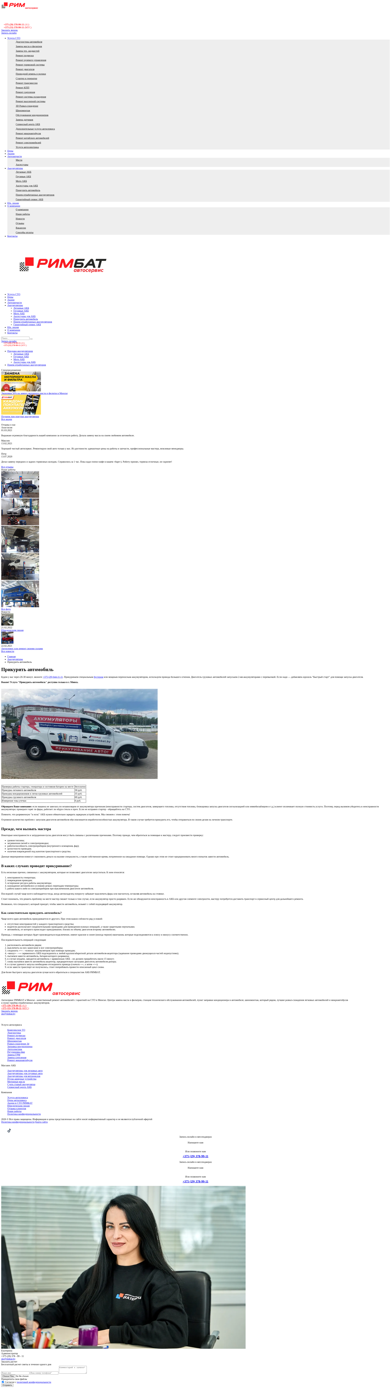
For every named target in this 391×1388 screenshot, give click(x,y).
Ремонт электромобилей (28, 142)
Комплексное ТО (16, 1030)
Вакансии (21, 228)
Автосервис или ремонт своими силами (22, 648)
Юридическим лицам (12, 630)
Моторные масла (16, 1081)
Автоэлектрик (14, 1049)
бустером (98, 677)
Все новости (7, 651)
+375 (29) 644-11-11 (53, 677)
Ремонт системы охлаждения (31, 96)
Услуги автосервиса (17, 1097)
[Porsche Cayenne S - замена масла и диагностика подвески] (20, 551)
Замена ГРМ (13, 1054)
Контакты (12, 236)
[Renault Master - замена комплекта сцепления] (20, 579)
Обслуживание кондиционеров (32, 115)
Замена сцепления (16, 1057)
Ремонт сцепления (25, 92)
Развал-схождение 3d (18, 1043)
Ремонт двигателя (25, 69)
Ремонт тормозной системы (30, 64)
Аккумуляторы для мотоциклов (23, 1076)
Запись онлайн (9, 33)
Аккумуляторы (15, 168)
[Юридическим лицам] (7, 624)
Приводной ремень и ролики (31, 74)
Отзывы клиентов (16, 1108)
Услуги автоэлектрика (27, 147)
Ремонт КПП (22, 87)
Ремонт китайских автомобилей (32, 138)
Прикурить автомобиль (28, 190)
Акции (11, 153)
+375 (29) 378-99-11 (195, 1156)
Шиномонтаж (23, 110)
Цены (10, 151)
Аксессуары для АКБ (27, 185)
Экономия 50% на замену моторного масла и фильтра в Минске (34, 393)
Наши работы (23, 214)
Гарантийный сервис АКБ (29, 199)
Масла (19, 160)
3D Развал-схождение (27, 106)
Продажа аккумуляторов (20, 351)
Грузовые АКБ (23, 176)
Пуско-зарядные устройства (21, 1079)
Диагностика (14, 1032)
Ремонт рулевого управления (31, 60)
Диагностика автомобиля (29, 41)
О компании (13, 206)
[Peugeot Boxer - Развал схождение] (20, 606)
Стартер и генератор (26, 78)
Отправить (7, 1385)
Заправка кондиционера (19, 1046)
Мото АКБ (21, 181)
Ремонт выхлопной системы (30, 101)
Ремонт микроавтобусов (28, 133)
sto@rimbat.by (8, 1014)
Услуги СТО (13, 38)
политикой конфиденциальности (34, 1382)
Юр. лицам (13, 203)
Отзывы (20, 223)
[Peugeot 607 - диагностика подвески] (20, 497)
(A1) (16, 24)
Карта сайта (41, 1122)
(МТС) (17, 27)
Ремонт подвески (25, 55)
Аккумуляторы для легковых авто (25, 1070)
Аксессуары (22, 164)
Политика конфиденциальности (24, 1114)
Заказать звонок (9, 30)
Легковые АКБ (23, 172)
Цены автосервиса (17, 1100)
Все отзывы (7, 467)
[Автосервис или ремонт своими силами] (7, 643)
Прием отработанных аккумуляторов (35, 195)
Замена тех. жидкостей (27, 51)
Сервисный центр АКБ (28, 124)
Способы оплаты (24, 232)
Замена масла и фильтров (29, 46)
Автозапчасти (14, 156)
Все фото (6, 609)
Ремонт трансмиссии (27, 83)
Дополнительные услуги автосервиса (35, 129)
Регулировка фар (16, 1052)
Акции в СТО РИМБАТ (20, 1103)
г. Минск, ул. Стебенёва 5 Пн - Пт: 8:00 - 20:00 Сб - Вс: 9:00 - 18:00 (14, 19)
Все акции (6, 419)
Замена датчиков (24, 119)
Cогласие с (28, 1382)
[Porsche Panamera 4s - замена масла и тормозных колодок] (20, 524)
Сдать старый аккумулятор (21, 1084)
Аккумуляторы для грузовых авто (25, 1073)
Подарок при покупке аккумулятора (20, 416)
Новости (20, 218)
